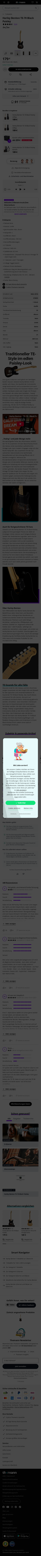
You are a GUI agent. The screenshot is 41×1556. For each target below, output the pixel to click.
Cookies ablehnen (14, 808)
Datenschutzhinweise (24, 813)
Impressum (14, 813)
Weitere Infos (28, 808)
